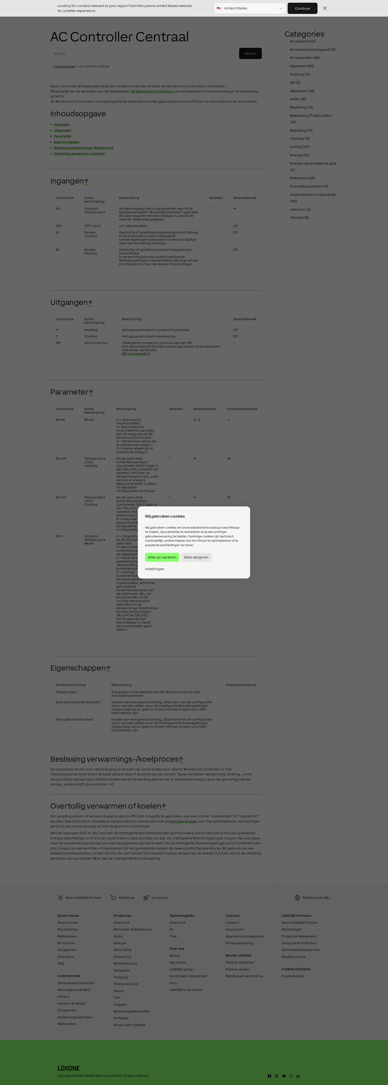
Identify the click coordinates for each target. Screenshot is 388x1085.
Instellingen (154, 569)
